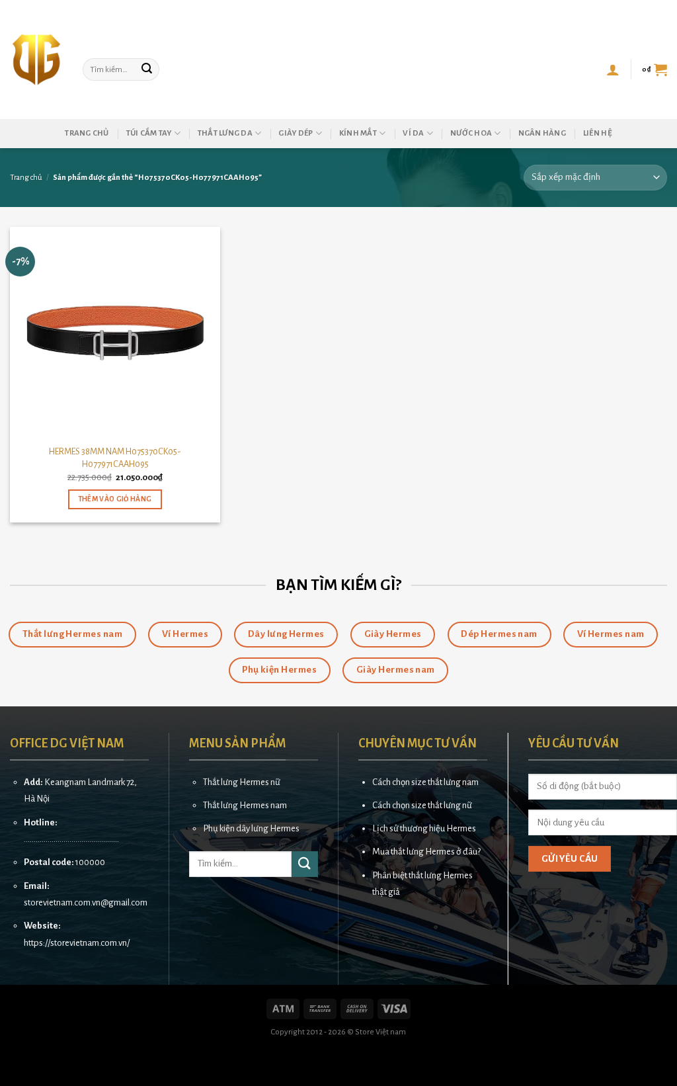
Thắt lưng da (225, 133)
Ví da (413, 133)
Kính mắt (358, 133)
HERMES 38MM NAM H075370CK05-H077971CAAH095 (115, 457)
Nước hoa (471, 133)
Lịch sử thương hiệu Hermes (424, 828)
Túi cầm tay (149, 133)
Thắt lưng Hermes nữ (241, 782)
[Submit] (147, 69)
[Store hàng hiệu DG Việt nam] (36, 59)
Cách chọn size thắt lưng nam (425, 782)
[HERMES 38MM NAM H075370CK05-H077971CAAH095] (115, 332)
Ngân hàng (542, 133)
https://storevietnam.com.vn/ (77, 943)
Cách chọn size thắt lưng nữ (422, 805)
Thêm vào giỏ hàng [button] (115, 499)
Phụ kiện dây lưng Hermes (251, 828)
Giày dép (295, 133)
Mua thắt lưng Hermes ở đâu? (426, 851)
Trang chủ (86, 133)
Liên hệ (597, 133)
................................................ (71, 839)
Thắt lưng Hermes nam (245, 805)
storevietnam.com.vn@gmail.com (85, 902)
